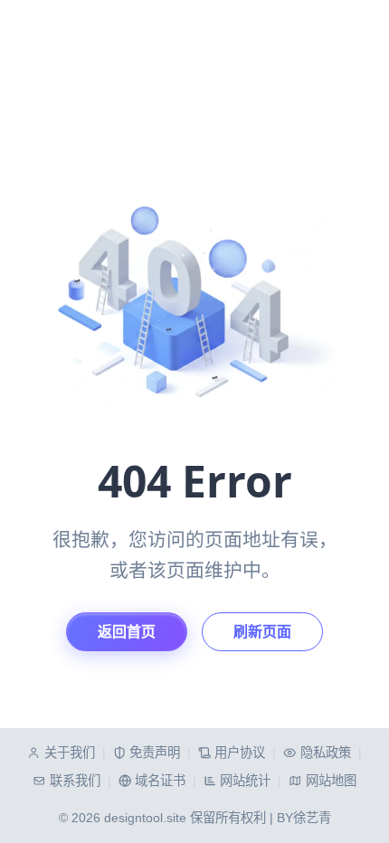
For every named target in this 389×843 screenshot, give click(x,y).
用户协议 (239, 752)
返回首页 (127, 631)
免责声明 (154, 752)
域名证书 (160, 780)
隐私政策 (325, 752)
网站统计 (245, 780)
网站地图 (331, 780)
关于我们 (69, 752)
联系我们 (75, 780)
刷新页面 (262, 631)
